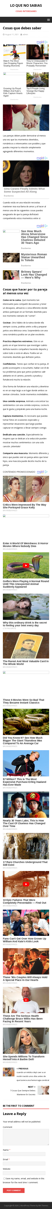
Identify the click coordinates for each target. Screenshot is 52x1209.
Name (6, 1150)
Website (6, 1168)
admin (25, 34)
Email (6, 1159)
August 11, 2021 (12, 34)
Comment (7, 1127)
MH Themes (43, 1205)
